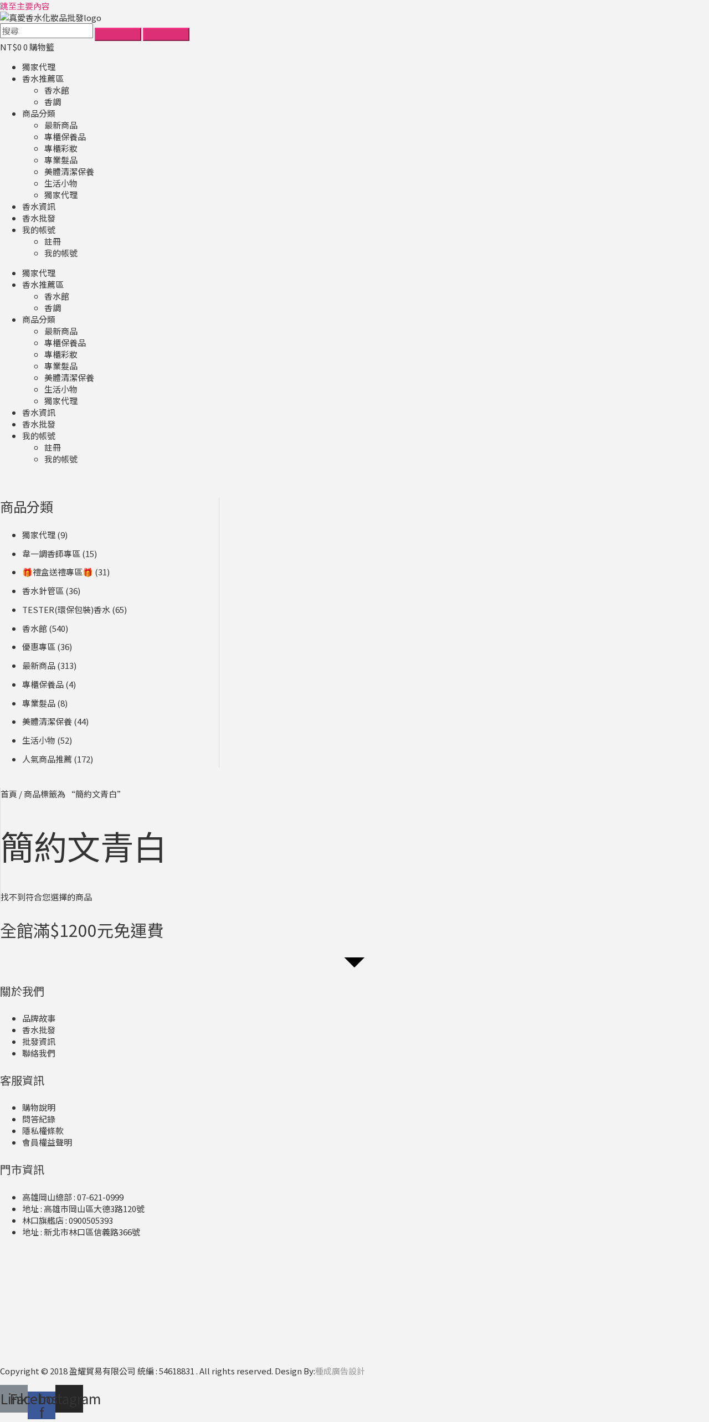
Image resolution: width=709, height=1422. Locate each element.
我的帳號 (38, 229)
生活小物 (61, 183)
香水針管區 (43, 590)
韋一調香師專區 (51, 553)
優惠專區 (38, 646)
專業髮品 (61, 160)
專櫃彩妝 (61, 148)
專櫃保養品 (65, 136)
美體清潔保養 (69, 171)
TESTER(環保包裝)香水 (66, 609)
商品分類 (38, 113)
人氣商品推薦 (47, 759)
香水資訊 (38, 206)
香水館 (56, 90)
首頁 (9, 794)
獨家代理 (38, 67)
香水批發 (38, 218)
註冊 (52, 241)
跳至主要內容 (25, 6)
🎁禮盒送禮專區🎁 (57, 572)
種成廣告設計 (340, 1371)
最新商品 (61, 125)
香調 (52, 101)
